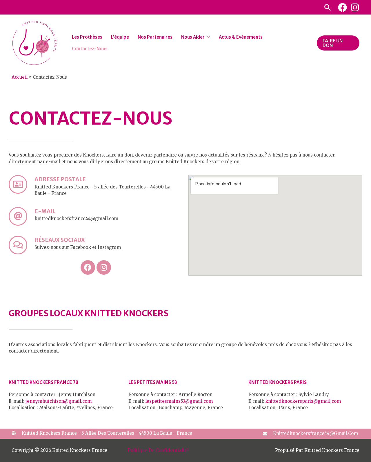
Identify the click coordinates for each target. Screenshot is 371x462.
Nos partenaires (155, 37)
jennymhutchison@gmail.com (59, 401)
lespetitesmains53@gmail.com (179, 401)
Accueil (20, 77)
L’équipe (120, 37)
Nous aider (193, 37)
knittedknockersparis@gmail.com (303, 401)
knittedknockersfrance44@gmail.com (315, 433)
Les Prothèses (87, 37)
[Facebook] (342, 7)
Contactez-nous (90, 48)
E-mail (45, 211)
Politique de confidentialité (158, 450)
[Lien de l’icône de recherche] (327, 7)
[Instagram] (354, 7)
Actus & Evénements (241, 37)
